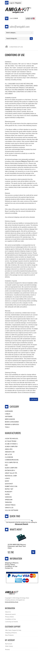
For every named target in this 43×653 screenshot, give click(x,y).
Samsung (8, 497)
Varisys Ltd (9, 507)
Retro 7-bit (9, 489)
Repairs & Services (12, 424)
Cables (7, 414)
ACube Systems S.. (11, 444)
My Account (8, 644)
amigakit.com (9, 452)
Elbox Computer (11, 468)
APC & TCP (8, 454)
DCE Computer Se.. (12, 462)
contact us (8, 109)
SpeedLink (8, 499)
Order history (9, 646)
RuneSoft (8, 491)
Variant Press (10, 505)
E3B (6, 465)
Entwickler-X (10, 470)
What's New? (16, 529)
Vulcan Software (11, 510)
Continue (33, 399)
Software (8, 416)
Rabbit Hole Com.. (11, 486)
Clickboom (9, 457)
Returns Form (26, 161)
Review (7, 649)
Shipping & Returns (11, 563)
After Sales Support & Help (13, 630)
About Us (8, 612)
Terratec (8, 502)
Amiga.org (8, 449)
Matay (7, 481)
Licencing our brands (11, 621)
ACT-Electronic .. (11, 441)
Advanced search (10, 614)
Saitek (7, 494)
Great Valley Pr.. (11, 473)
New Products (9, 635)
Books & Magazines (12, 422)
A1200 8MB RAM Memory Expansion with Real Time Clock (17, 546)
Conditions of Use (11, 566)
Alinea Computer (11, 446)
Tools (7, 427)
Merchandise (10, 419)
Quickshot (9, 484)
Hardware (9, 411)
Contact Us (9, 568)
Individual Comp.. (11, 476)
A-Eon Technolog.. (12, 438)
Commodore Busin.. (12, 460)
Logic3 (7, 478)
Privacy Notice (10, 564)
